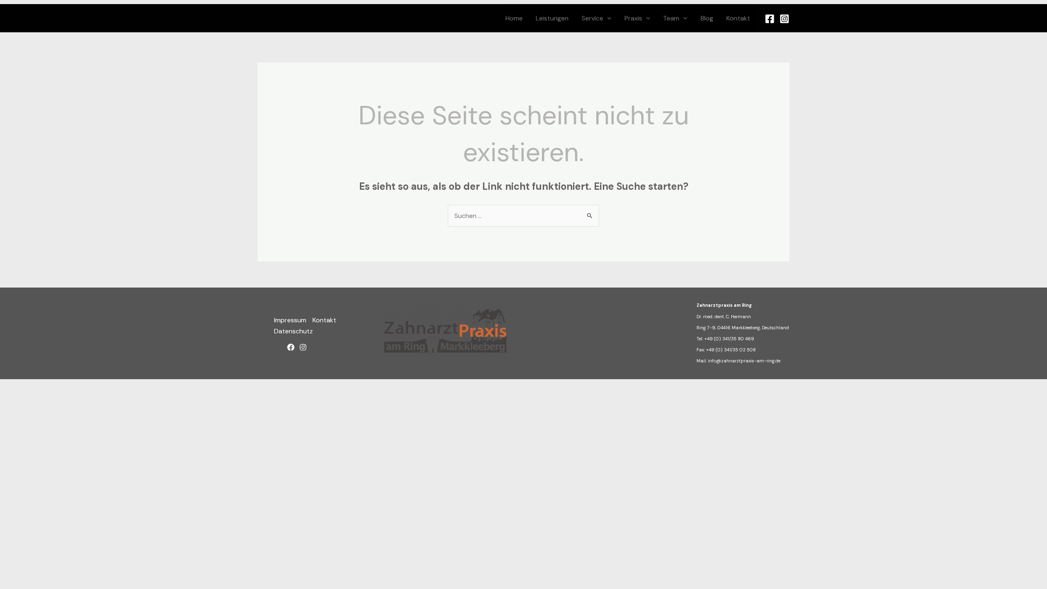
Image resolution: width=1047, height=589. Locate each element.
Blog (707, 18)
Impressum (290, 320)
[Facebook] (770, 19)
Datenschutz (293, 331)
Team (671, 18)
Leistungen (552, 18)
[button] (607, 18)
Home (514, 18)
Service (592, 18)
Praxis (633, 18)
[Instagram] (784, 19)
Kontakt (738, 18)
